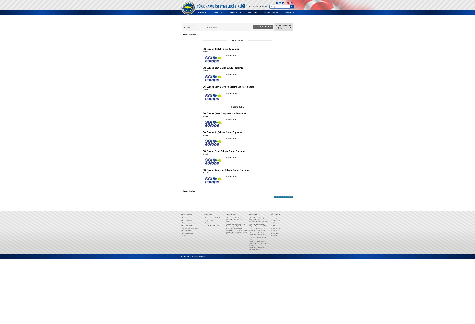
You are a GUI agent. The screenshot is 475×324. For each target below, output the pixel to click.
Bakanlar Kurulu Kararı (189, 223)
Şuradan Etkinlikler (190, 25)
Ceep (274, 225)
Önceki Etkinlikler (189, 35)
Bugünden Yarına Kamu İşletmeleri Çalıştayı (256, 248)
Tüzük (184, 235)
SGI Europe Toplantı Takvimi (213, 225)
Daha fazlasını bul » (232, 55)
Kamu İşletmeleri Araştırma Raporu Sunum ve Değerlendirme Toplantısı (258, 243)
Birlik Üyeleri (276, 223)
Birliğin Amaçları (187, 230)
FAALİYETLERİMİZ (271, 13)
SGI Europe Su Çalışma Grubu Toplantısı (222, 132)
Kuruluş (184, 218)
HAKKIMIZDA (218, 13)
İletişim (275, 235)
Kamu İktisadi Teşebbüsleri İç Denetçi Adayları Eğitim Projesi (235, 225)
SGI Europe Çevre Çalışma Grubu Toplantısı (224, 113)
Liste (280, 28)
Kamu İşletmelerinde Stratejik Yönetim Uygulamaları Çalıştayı (258, 234)
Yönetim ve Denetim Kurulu (190, 228)
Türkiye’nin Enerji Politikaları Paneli (258, 238)
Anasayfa (275, 218)
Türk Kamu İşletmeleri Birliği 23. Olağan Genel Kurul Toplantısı (259, 229)
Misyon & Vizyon (187, 220)
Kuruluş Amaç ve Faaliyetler (213, 218)
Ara (208, 25)
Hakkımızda (276, 220)
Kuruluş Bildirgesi (187, 225)
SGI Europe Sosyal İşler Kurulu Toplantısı (223, 68)
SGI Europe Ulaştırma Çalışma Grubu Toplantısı (226, 170)
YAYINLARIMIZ (290, 13)
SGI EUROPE (252, 13)
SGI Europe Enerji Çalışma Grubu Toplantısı (224, 151)
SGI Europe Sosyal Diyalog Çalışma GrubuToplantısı (228, 86)
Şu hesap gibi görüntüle (283, 25)
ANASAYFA (202, 13)
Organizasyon (209, 220)
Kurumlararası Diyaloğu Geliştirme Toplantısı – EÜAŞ (257, 225)
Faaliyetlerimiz (277, 228)
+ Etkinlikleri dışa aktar (283, 197)
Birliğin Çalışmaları (188, 233)
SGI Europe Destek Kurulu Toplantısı (221, 49)
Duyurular (275, 233)
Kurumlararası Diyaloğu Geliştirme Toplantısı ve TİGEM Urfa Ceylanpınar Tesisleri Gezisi (258, 219)
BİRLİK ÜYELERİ (235, 13)
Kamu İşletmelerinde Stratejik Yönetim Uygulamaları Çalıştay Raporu (235, 219)
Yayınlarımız (276, 230)
